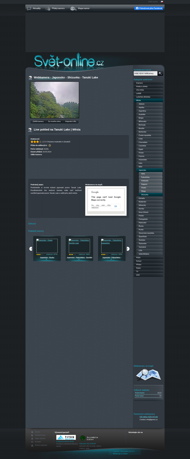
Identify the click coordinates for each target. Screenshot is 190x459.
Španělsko (143, 237)
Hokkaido (144, 181)
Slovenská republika (146, 233)
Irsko (140, 163)
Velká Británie (144, 254)
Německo (142, 205)
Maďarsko (142, 202)
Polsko (141, 216)
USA (140, 251)
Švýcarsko (142, 244)
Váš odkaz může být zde (149, 417)
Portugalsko (143, 219)
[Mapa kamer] (148, 381)
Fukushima (145, 177)
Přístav (138, 265)
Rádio (138, 268)
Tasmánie (142, 247)
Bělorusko (142, 121)
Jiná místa (140, 90)
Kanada (142, 198)
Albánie (142, 104)
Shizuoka (144, 195)
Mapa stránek (40, 438)
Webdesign (117, 453)
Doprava (139, 83)
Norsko (141, 209)
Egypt (141, 149)
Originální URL (70, 121)
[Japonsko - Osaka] (44, 240)
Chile (141, 139)
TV (137, 272)
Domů (37, 432)
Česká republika (145, 135)
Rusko (141, 230)
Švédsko (142, 240)
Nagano (144, 184)
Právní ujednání (41, 445)
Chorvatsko (143, 142)
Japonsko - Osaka (47, 258)
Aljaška (141, 107)
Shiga (143, 191)
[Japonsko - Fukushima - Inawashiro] (111, 243)
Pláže (138, 258)
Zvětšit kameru (38, 121)
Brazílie (141, 128)
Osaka (143, 188)
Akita (143, 174)
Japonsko (142, 170)
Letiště (138, 93)
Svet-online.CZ (126, 451)
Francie (141, 156)
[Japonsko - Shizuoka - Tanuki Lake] (54, 117)
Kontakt (38, 441)
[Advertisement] (95, 32)
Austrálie (142, 114)
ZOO (138, 275)
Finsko (141, 153)
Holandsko (143, 160)
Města (138, 100)
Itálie (140, 167)
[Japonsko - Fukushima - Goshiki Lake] (79, 243)
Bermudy (142, 125)
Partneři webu (40, 435)
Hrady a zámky (141, 86)
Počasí (138, 261)
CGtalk (125, 453)
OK (115, 206)
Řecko (141, 226)
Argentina (142, 111)
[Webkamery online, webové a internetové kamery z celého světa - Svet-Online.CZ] (95, 60)
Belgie (141, 118)
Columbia (142, 146)
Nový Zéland (143, 212)
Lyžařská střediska (143, 97)
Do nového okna (54, 121)
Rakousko (142, 223)
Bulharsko (142, 132)
